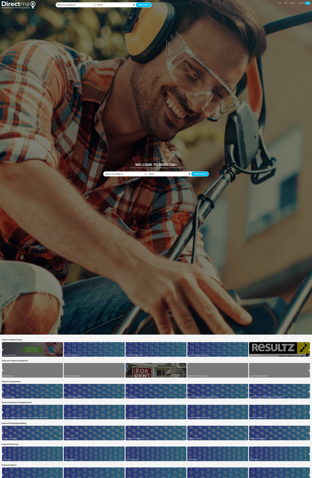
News (285, 3)
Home (279, 3)
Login (307, 3)
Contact (292, 3)
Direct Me (142, 5)
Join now (301, 3)
